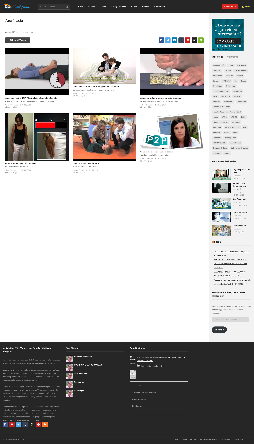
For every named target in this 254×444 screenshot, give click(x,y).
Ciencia (228, 71)
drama (243, 81)
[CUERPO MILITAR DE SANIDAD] (69, 367)
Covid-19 (229, 76)
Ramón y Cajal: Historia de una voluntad (239, 186)
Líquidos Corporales (220, 122)
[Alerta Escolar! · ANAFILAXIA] (104, 137)
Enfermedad (230, 86)
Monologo (216, 133)
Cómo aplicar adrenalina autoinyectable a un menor (96, 86)
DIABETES (227, 81)
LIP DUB (234, 117)
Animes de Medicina (83, 356)
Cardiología (241, 65)
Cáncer (216, 81)
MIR (244, 127)
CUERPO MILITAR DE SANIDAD (88, 365)
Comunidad (159, 7)
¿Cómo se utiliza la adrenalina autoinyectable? (161, 98)
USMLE (227, 153)
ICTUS (224, 117)
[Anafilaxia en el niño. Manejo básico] (172, 131)
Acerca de (136, 386)
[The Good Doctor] (221, 217)
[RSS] (45, 424)
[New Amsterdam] (221, 203)
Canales (91, 7)
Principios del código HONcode (172, 357)
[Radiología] (69, 393)
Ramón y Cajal (230, 138)
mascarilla (236, 122)
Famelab (237, 96)
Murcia (226, 133)
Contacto (239, 439)
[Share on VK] (194, 40)
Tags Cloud (217, 57)
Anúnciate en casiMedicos (144, 392)
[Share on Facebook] (161, 40)
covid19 (240, 76)
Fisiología (216, 102)
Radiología (79, 391)
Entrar (247, 7)
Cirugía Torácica (241, 71)
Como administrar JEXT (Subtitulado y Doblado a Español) (31, 98)
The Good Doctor (240, 212)
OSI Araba (217, 138)
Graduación (241, 102)
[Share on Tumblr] (181, 40)
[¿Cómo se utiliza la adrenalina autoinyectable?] (172, 71)
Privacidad (226, 439)
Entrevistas (237, 91)
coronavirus (217, 76)
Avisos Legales (189, 439)
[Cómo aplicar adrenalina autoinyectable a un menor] (104, 66)
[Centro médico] (221, 230)
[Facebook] (5, 424)
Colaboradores (139, 399)
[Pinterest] (38, 424)
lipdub (243, 117)
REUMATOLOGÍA (219, 143)
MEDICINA (217, 127)
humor (215, 117)
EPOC (215, 96)
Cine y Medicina (119, 7)
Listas (103, 7)
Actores (145, 7)
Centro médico (239, 225)
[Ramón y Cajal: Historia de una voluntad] (221, 188)
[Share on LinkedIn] (174, 40)
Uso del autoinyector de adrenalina (21, 163)
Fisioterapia (228, 102)
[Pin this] (187, 40)
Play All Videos (19, 40)
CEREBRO (217, 71)
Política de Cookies (209, 439)
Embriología (217, 86)
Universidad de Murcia (239, 148)
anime (231, 65)
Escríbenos (137, 406)
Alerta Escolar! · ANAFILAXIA (86, 163)
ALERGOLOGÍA (219, 65)
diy (236, 81)
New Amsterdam (240, 199)
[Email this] (201, 40)
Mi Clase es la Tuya (232, 127)
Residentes (79, 382)
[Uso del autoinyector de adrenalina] (37, 137)
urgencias (217, 153)
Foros (217, 242)
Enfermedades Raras (221, 91)
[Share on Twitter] (168, 40)
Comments (232, 57)
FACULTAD (225, 96)
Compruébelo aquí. (145, 361)
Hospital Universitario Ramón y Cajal (227, 112)
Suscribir (219, 330)
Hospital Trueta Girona (221, 107)
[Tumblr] (25, 424)
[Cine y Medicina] (69, 376)
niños (235, 133)
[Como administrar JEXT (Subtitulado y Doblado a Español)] (37, 71)
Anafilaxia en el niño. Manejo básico (156, 152)
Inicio (80, 7)
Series (134, 7)
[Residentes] (69, 384)
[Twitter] (18, 424)
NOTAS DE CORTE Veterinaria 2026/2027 (231, 259)
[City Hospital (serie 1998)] (221, 174)
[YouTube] (12, 424)
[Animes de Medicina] (69, 359)
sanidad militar (235, 143)
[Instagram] (31, 424)
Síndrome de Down (220, 148)
